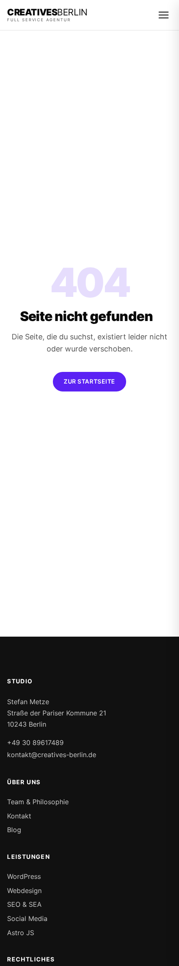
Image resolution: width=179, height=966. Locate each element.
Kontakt (19, 816)
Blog (14, 829)
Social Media (27, 918)
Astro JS (20, 932)
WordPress (24, 876)
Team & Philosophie (38, 802)
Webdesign (24, 890)
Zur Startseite (89, 381)
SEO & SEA (24, 904)
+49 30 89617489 (35, 742)
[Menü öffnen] (163, 15)
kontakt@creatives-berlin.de (51, 754)
